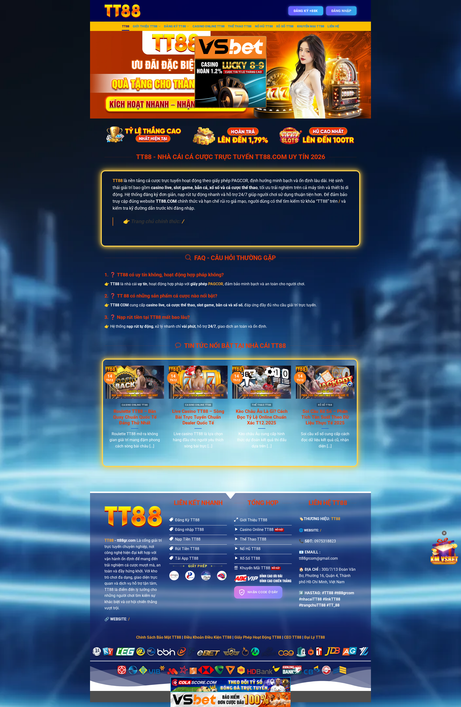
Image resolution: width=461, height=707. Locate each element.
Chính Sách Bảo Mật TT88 (158, 637)
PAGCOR (215, 284)
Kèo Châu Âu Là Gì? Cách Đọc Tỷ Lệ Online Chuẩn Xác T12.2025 (262, 417)
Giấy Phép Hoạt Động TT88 (257, 637)
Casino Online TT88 (209, 26)
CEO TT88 (292, 637)
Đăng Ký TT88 (175, 26)
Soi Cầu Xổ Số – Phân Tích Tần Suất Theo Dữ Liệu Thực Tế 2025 (325, 417)
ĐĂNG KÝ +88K (306, 11)
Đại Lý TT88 (314, 637)
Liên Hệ (333, 26)
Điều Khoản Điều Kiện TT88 (207, 637)
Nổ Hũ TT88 (264, 26)
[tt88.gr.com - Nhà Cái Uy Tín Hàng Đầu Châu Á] (125, 11)
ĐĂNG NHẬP (341, 11)
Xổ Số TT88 (285, 26)
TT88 (125, 26)
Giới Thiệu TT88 (145, 26)
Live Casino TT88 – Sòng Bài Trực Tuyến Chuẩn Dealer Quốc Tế (198, 417)
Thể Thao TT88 (239, 26)
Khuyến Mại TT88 (310, 26)
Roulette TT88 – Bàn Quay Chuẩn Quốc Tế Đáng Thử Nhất (135, 417)
